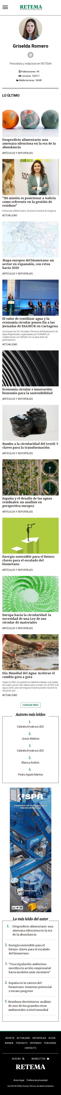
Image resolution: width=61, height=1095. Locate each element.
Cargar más (30, 705)
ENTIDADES (36, 1043)
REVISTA (9, 1038)
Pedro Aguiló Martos (30, 774)
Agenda (9, 1043)
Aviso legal (19, 1080)
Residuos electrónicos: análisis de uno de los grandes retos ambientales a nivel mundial (29, 1006)
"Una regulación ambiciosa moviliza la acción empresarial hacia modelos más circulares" (30, 968)
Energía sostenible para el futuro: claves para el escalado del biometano (28, 560)
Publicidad (50, 1043)
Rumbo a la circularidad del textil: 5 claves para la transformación (30, 445)
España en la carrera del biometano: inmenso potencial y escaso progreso (30, 987)
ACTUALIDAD (23, 1038)
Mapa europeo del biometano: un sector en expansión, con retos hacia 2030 (28, 264)
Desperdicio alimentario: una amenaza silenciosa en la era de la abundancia (29, 143)
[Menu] (6, 7)
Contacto (30, 1048)
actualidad (9, 215)
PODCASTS (22, 1043)
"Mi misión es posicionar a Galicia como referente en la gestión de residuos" (29, 201)
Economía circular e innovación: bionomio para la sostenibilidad (27, 391)
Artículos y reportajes (17, 153)
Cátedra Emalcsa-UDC (30, 726)
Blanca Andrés (30, 762)
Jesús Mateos (30, 738)
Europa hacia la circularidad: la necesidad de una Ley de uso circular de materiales (26, 618)
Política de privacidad (37, 1080)
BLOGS (52, 1038)
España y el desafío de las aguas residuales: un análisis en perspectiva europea (27, 502)
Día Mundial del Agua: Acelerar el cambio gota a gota (28, 675)
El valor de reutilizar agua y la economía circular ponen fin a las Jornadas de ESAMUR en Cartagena (30, 322)
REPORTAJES (39, 1038)
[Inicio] (31, 7)
